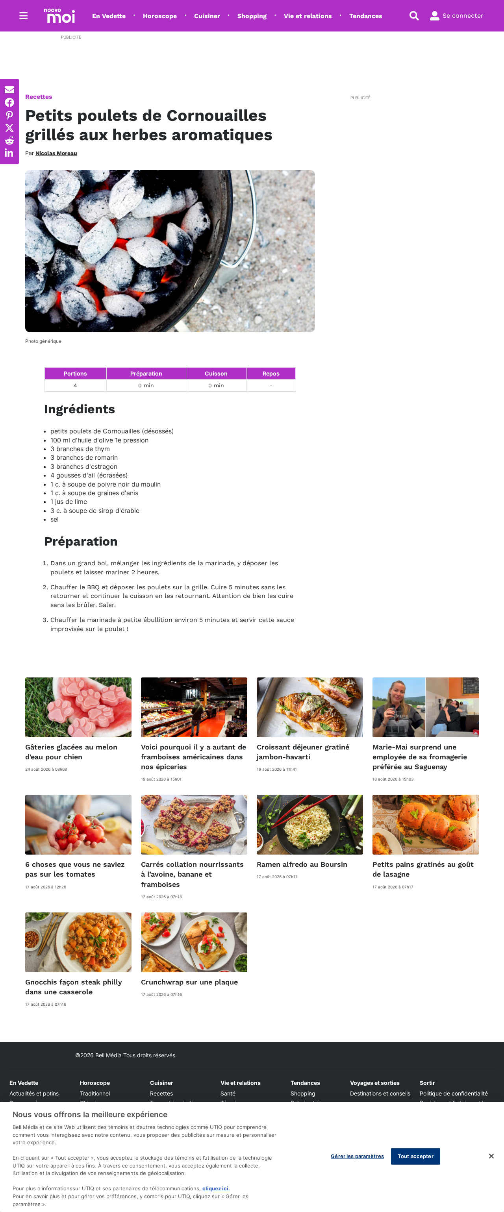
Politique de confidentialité (454, 1093)
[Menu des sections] (24, 16)
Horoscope (160, 16)
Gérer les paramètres (357, 1156)
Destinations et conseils (380, 1093)
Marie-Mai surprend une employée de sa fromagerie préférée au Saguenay (419, 757)
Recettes (38, 96)
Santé (227, 1093)
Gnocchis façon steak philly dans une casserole (73, 987)
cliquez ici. (216, 1188)
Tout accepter (416, 1156)
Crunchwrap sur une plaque (189, 982)
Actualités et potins (34, 1093)
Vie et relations (308, 16)
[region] (252, 1157)
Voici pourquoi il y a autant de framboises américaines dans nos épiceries (193, 757)
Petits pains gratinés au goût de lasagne (423, 869)
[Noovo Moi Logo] (59, 16)
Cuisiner (207, 16)
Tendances (365, 16)
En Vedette (109, 16)
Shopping (252, 16)
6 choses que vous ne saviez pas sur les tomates (74, 869)
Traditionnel (95, 1093)
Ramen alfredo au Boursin (302, 864)
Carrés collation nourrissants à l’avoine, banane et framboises (192, 874)
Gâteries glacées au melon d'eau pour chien (71, 752)
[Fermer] (491, 1156)
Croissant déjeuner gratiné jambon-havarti (303, 752)
